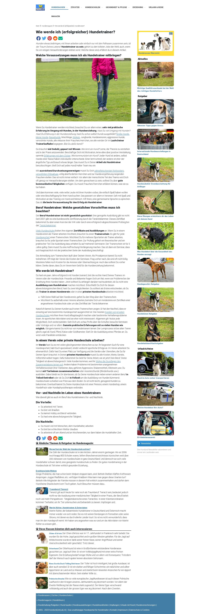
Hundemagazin (47, 26)
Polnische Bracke (56, 579)
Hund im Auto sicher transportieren (153, 378)
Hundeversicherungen (146, 605)
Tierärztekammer (48, 225)
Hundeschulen (93, 7)
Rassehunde (55, 137)
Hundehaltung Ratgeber (48, 605)
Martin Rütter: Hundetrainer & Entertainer (68, 508)
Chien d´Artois (55, 533)
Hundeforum (58, 600)
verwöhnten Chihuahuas (47, 174)
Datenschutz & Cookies (139, 610)
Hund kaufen (66, 605)
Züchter (75, 7)
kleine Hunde (42, 137)
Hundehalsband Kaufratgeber (150, 343)
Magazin (55, 16)
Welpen (76, 137)
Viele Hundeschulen (45, 230)
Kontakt (113, 610)
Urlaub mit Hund (128, 605)
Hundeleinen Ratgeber (147, 314)
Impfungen (114, 605)
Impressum (123, 610)
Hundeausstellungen (82, 605)
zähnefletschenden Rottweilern (109, 170)
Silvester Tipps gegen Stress (150, 126)
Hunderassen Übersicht (148, 53)
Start (37, 26)
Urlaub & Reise (156, 7)
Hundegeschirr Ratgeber (148, 284)
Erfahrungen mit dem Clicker (57, 155)
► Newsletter (144, 443)
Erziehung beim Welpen (46, 471)
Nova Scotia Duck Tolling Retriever (64, 564)
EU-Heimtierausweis (146, 437)
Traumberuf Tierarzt (58, 489)
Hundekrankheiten (101, 605)
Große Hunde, (122, 134)
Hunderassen (58, 7)
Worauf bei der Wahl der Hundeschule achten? (69, 449)
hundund (53, 610)
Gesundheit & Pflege (116, 7)
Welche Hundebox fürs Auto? (150, 408)
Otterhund (53, 548)
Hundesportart (43, 237)
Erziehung (138, 7)
